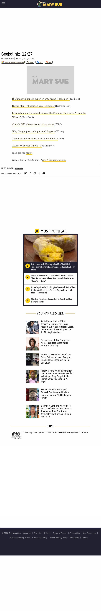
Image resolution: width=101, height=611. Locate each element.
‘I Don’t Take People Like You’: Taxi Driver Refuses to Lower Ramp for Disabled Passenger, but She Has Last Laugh (56, 358)
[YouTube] (44, 174)
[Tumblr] (39, 174)
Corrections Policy (39, 537)
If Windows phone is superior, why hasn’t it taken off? (41, 98)
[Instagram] (34, 174)
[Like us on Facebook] (30, 174)
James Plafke (9, 58)
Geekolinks (19, 168)
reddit (29, 152)
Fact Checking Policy (58, 537)
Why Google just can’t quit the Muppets (33, 131)
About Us (27, 533)
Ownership (74, 537)
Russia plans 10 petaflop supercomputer (33, 106)
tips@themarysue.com (54, 159)
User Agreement (89, 533)
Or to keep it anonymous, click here (71, 432)
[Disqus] (50, 480)
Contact (85, 537)
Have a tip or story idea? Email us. (39, 432)
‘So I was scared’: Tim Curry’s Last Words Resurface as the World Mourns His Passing (55, 343)
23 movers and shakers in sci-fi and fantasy (35, 138)
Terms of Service (60, 533)
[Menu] (3, 4)
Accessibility (75, 533)
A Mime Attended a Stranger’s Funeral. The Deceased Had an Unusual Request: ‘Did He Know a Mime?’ (56, 393)
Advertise (38, 533)
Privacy (47, 533)
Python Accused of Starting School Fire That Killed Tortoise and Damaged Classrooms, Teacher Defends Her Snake (53, 267)
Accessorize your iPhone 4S (27, 145)
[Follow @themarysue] (25, 174)
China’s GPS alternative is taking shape (33, 124)
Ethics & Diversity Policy (20, 537)
